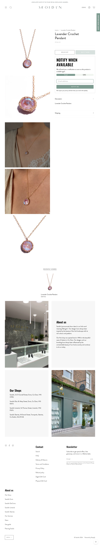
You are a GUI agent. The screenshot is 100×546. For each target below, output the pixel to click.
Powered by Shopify (90, 537)
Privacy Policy (40, 468)
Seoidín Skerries (10, 512)
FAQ (37, 456)
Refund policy (40, 472)
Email (65, 75)
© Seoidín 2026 (78, 537)
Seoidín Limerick (10, 507)
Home (57, 30)
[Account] (89, 7)
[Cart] (94, 7)
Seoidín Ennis (9, 499)
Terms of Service (75, 464)
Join (91, 459)
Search (38, 451)
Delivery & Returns (41, 460)
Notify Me (75, 87)
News (6, 520)
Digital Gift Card (41, 477)
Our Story (8, 495)
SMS (84, 75)
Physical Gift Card (41, 481)
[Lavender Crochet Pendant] (50, 283)
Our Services (9, 516)
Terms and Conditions (42, 464)
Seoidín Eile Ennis (10, 503)
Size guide (8, 524)
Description (58, 99)
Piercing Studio (9, 528)
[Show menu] (5, 7)
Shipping (57, 113)
